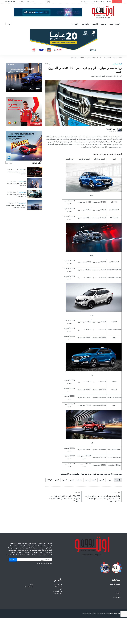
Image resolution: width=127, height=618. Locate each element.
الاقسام (75, 24)
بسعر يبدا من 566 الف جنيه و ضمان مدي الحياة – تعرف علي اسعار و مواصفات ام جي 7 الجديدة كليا (91, 474)
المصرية (64, 480)
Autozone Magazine (113, 613)
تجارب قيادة (58, 587)
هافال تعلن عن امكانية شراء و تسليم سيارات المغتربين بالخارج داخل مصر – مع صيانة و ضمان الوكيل (102, 498)
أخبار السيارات (107, 57)
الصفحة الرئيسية (115, 24)
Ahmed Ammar (111, 129)
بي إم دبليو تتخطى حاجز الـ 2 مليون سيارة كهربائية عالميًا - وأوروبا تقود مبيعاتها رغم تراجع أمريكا (16, 193)
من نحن (103, 24)
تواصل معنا (85, 24)
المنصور (101, 480)
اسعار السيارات (28, 587)
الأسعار (72, 480)
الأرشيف (95, 24)
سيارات (109, 480)
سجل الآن (13, 560)
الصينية (94, 480)
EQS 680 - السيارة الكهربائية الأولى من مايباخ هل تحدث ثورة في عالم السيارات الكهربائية (64, 498)
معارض (31, 584)
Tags (117, 480)
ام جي (57, 480)
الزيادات (49, 480)
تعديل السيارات (57, 591)
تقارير (60, 589)
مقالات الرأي (58, 593)
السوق (80, 480)
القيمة (87, 480)
